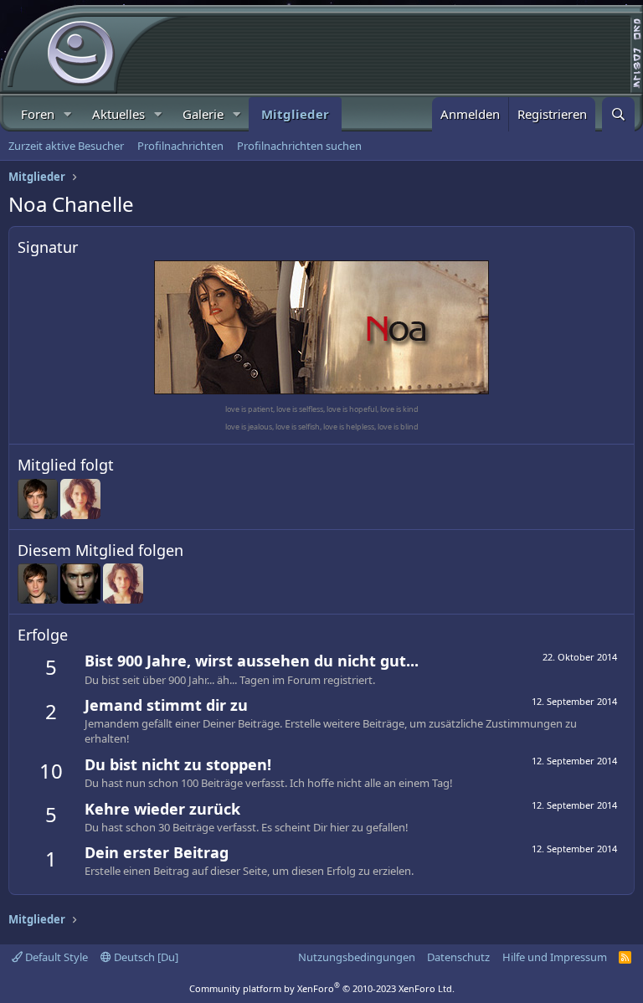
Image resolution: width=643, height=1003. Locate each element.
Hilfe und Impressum (554, 956)
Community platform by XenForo (322, 988)
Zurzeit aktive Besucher (66, 145)
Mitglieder (295, 113)
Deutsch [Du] (144, 956)
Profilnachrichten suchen (299, 145)
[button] (68, 114)
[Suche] (618, 114)
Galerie (203, 113)
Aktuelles (118, 113)
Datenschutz (458, 956)
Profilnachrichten (180, 145)
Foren (37, 113)
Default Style (55, 956)
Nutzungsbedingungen (356, 956)
